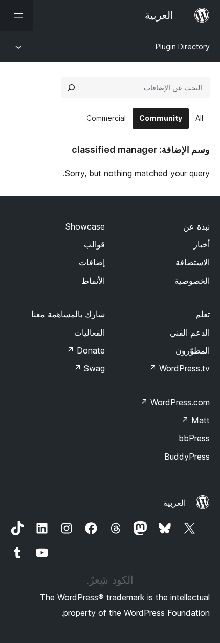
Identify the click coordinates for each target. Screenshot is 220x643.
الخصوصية (192, 281)
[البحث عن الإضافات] (71, 87)
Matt (195, 420)
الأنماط (93, 281)
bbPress (194, 438)
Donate (86, 350)
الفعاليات (89, 332)
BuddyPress (187, 456)
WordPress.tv (179, 368)
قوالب (94, 244)
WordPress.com (175, 402)
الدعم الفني (190, 332)
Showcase (85, 226)
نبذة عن (196, 226)
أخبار (201, 244)
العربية (174, 502)
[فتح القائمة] (16, 15)
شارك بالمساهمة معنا (68, 314)
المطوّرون (192, 350)
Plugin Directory (183, 46)
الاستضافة (192, 262)
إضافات (92, 262)
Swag (89, 368)
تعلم (202, 314)
